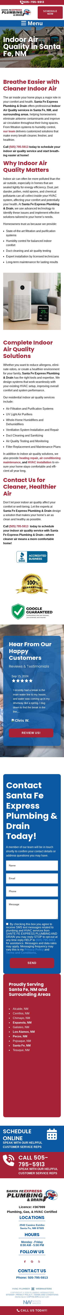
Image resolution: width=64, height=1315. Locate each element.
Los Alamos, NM (24, 1031)
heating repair (28, 458)
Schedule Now (50, 12)
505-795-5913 (38, 1277)
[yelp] (39, 1261)
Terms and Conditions (21, 952)
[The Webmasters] (32, 1290)
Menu (34, 23)
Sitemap (10, 1295)
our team (9, 131)
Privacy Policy (34, 949)
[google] (32, 1261)
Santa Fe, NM (22, 1045)
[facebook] (25, 1261)
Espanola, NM (22, 1022)
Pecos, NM (20, 1036)
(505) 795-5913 (18, 146)
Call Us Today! (33, 1310)
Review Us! (31, 732)
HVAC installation (40, 462)
